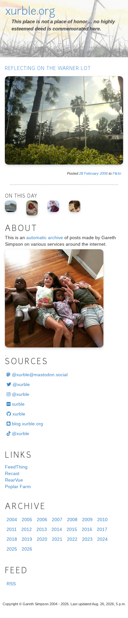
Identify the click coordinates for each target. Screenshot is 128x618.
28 (81, 173)
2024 (102, 539)
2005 (27, 519)
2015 (72, 529)
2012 (26, 529)
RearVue (14, 480)
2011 (12, 529)
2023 (87, 539)
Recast (12, 473)
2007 (57, 519)
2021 (57, 539)
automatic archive (44, 237)
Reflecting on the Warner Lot (48, 68)
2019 (27, 539)
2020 (42, 539)
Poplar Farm (18, 486)
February (91, 173)
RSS (11, 583)
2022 (72, 539)
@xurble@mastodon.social (39, 374)
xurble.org (30, 12)
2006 (104, 173)
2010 (102, 519)
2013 (41, 529)
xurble (18, 404)
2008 (72, 519)
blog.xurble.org (27, 423)
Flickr (117, 173)
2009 (87, 519)
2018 (12, 539)
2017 (102, 529)
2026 (27, 549)
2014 (57, 529)
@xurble (20, 384)
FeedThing (16, 466)
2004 (12, 519)
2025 (12, 549)
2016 (87, 529)
